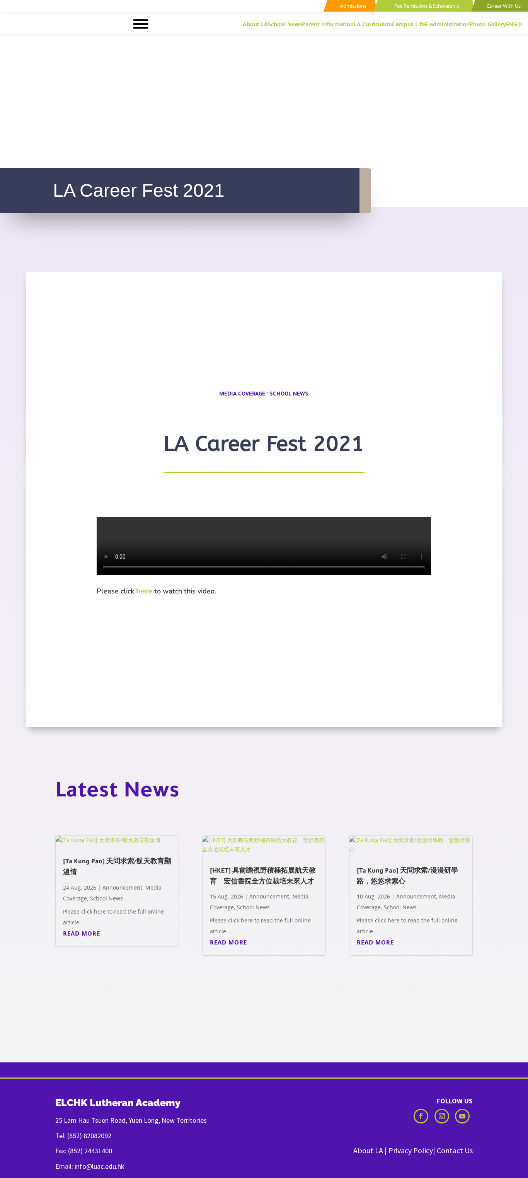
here (144, 591)
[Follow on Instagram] (441, 1116)
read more (81, 933)
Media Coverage (242, 395)
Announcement (122, 887)
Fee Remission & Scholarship (426, 5)
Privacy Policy (410, 1150)
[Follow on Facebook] (421, 1116)
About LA (368, 1150)
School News (288, 395)
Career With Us (503, 5)
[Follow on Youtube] (462, 1116)
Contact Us (455, 1150)
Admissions (352, 5)
